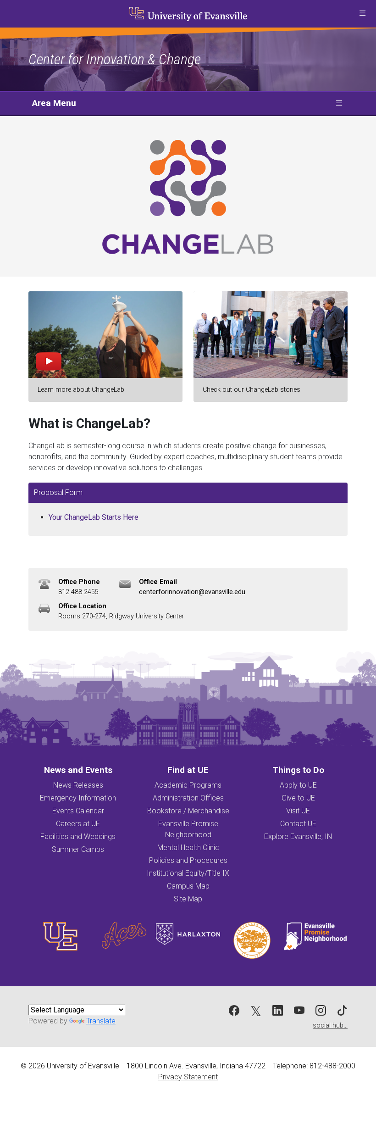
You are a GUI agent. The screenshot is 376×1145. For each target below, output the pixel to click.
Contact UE (298, 823)
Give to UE (298, 798)
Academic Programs (188, 785)
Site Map (188, 899)
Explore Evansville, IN (298, 836)
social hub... (330, 1025)
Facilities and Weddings (78, 836)
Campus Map (188, 886)
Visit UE (298, 810)
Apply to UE (298, 785)
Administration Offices (188, 798)
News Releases (78, 785)
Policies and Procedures (188, 860)
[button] (362, 14)
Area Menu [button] (54, 103)
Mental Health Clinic (188, 847)
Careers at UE (78, 823)
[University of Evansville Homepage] (188, 14)
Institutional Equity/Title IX (188, 873)
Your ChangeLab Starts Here (93, 517)
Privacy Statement (188, 1077)
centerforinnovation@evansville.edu (192, 592)
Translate (101, 1021)
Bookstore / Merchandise (188, 810)
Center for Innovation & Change (114, 59)
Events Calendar (78, 810)
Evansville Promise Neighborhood (188, 829)
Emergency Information (78, 798)
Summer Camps (78, 849)
